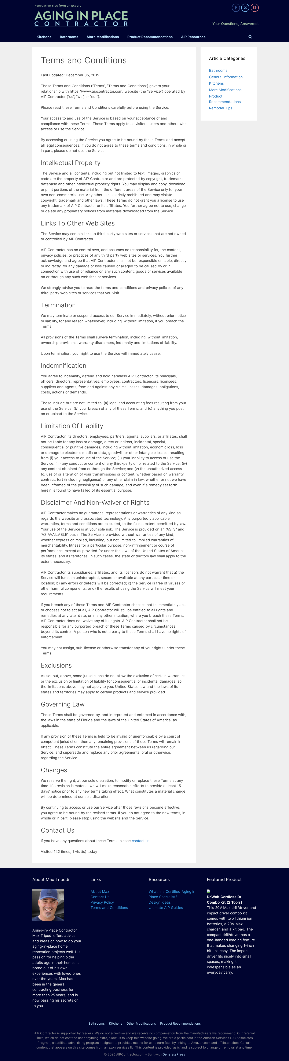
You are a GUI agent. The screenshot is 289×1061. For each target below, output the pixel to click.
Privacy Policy (102, 902)
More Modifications (103, 37)
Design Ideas (160, 902)
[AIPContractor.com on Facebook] (236, 8)
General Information (226, 77)
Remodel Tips (220, 108)
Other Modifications (141, 1023)
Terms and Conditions (109, 908)
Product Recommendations (150, 37)
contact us (141, 841)
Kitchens (44, 37)
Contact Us (100, 897)
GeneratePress (173, 1054)
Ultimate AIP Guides (166, 908)
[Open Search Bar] (250, 37)
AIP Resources (193, 37)
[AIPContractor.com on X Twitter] (245, 8)
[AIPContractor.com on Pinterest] (255, 8)
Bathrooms (69, 37)
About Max (100, 891)
